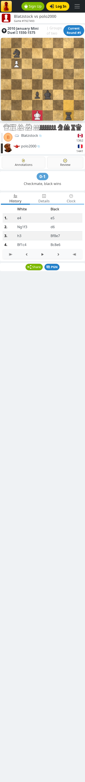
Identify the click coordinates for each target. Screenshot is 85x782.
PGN (54, 267)
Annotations (23, 165)
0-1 (42, 176)
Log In (61, 6)
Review (65, 165)
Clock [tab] (71, 201)
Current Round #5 (74, 30)
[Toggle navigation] (77, 6)
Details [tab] (44, 201)
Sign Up (35, 6)
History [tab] (15, 201)
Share (36, 267)
